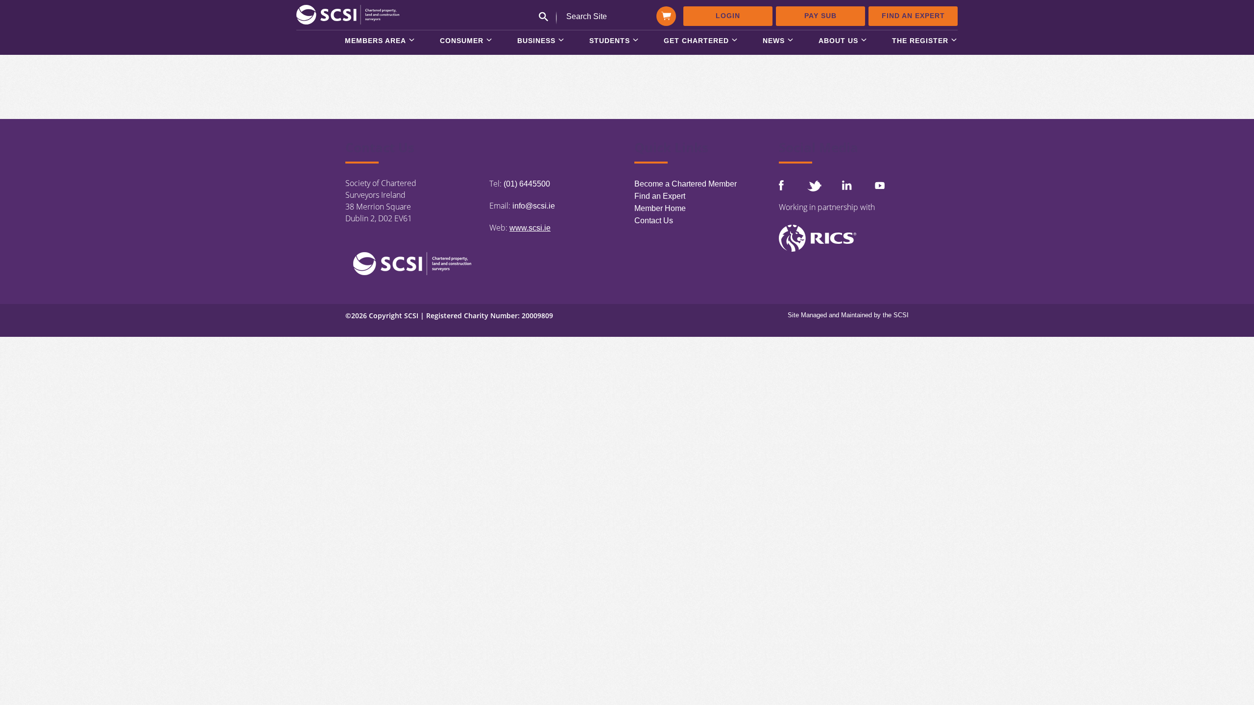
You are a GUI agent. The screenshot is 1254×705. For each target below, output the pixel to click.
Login (728, 16)
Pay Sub (820, 16)
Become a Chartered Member (685, 184)
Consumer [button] (461, 41)
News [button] (774, 41)
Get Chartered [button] (696, 41)
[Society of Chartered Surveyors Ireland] (347, 14)
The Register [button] (920, 41)
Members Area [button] (375, 41)
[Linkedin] (847, 185)
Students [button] (609, 41)
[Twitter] (814, 185)
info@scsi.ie (533, 206)
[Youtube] (880, 185)
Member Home (660, 208)
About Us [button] (838, 41)
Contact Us (653, 220)
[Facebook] (781, 185)
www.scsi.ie (530, 228)
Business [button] (536, 41)
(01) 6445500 (527, 184)
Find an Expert (913, 16)
